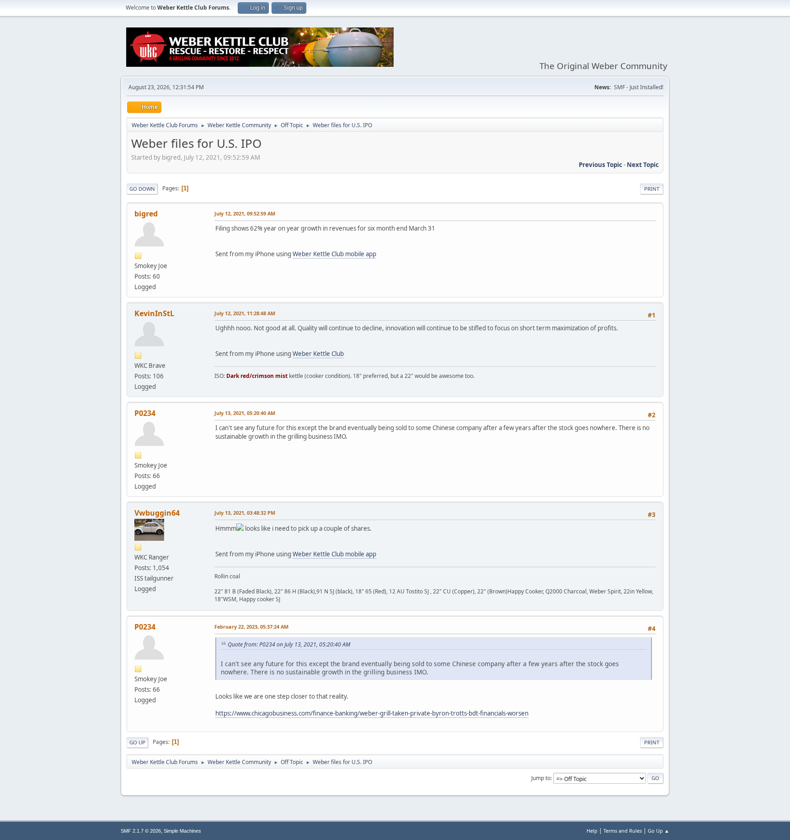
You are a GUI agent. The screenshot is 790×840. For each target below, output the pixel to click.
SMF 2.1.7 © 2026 (141, 831)
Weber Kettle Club (318, 354)
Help (592, 830)
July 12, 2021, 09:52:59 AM (244, 213)
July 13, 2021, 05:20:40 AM (244, 412)
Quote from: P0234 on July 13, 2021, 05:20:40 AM (289, 644)
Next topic (643, 165)
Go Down (142, 188)
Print (651, 188)
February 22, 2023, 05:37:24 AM (251, 626)
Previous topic (600, 165)
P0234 (144, 413)
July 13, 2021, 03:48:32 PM (244, 512)
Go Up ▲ (658, 830)
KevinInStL (154, 313)
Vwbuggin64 (157, 513)
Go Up (137, 742)
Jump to (540, 778)
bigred (146, 214)
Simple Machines (182, 831)
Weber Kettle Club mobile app (334, 254)
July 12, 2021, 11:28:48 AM (244, 313)
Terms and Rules (622, 830)
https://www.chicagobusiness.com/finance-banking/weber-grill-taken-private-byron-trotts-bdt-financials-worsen (371, 713)
